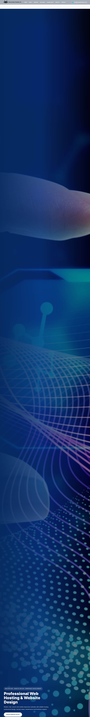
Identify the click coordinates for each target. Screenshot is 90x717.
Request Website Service (13, 714)
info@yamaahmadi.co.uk (80, 2)
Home (25, 2)
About (30, 2)
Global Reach (50, 2)
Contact (63, 2)
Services (36, 2)
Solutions (42, 2)
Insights (57, 2)
